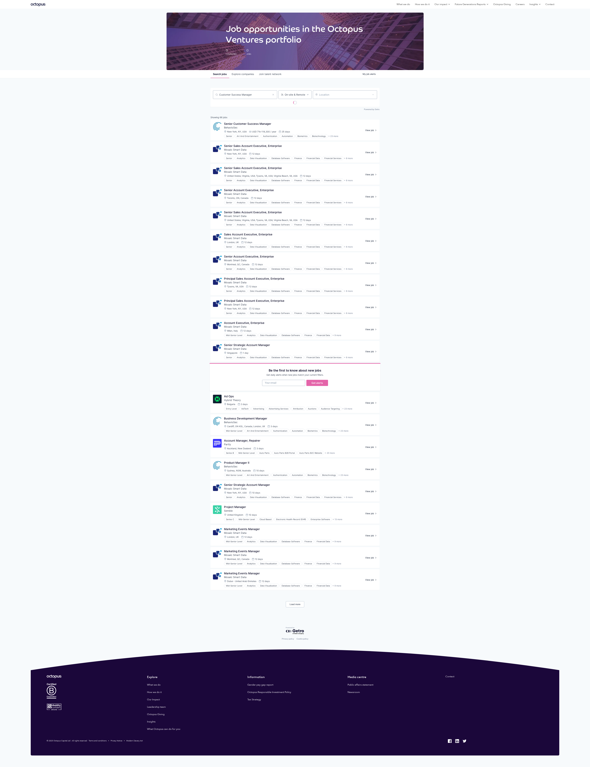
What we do (403, 4)
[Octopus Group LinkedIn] (457, 741)
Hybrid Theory (232, 400)
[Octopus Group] (38, 4)
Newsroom (354, 692)
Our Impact (153, 699)
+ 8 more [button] (348, 158)
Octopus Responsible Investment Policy (269, 692)
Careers (520, 4)
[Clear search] (273, 94)
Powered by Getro (372, 109)
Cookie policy (302, 639)
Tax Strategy (254, 699)
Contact (549, 4)
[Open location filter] (373, 94)
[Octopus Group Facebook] (450, 741)
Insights (151, 721)
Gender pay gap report (260, 684)
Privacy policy (288, 639)
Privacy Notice (116, 740)
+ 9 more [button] (336, 335)
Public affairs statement (360, 684)
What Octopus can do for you (163, 729)
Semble (228, 510)
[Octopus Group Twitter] (464, 741)
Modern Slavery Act (134, 740)
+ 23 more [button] (333, 136)
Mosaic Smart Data (235, 149)
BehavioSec (231, 127)
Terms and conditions (98, 740)
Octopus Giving (502, 4)
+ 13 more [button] (337, 519)
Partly (227, 444)
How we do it (422, 4)
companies (243, 74)
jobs (220, 74)
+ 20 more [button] (330, 453)
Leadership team (156, 707)
